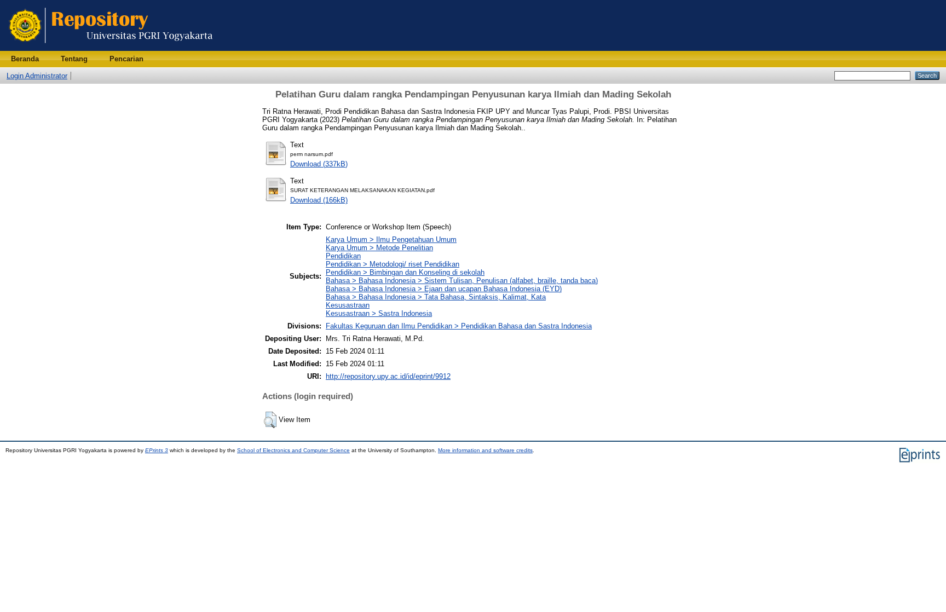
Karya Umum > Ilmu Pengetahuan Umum (391, 239)
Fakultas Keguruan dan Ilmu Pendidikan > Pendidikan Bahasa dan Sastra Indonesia (459, 326)
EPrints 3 (156, 450)
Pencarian (126, 59)
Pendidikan (343, 256)
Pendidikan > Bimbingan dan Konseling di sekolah (405, 272)
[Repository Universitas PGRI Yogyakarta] (111, 48)
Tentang (74, 59)
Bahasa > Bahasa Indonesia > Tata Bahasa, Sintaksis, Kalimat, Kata (436, 297)
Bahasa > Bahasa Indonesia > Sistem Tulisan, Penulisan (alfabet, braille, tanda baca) (462, 280)
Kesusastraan (348, 305)
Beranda (25, 59)
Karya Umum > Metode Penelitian (379, 248)
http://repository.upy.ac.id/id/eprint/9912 (388, 376)
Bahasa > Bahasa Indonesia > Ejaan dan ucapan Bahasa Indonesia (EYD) (444, 289)
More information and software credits (485, 450)
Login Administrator (37, 76)
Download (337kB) (319, 164)
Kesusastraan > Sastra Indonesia (379, 313)
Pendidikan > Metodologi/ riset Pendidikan (392, 264)
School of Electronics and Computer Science (293, 450)
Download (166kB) (319, 200)
